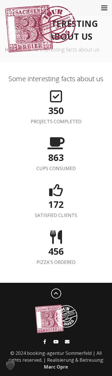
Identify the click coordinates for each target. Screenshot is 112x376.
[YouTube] (55, 342)
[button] (10, 365)
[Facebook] (44, 342)
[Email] (67, 342)
